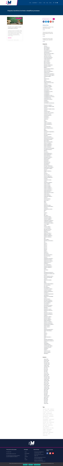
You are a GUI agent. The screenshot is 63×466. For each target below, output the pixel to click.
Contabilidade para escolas (49, 96)
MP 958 (45, 249)
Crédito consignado (47, 122)
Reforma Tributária (47, 319)
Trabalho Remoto (47, 344)
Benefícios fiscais (47, 66)
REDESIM (45, 307)
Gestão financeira (47, 191)
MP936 (45, 250)
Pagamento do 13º (47, 262)
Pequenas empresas (49, 429)
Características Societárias (49, 73)
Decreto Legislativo (47, 134)
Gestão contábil (47, 183)
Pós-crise (45, 286)
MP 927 (45, 244)
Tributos (45, 349)
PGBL (45, 268)
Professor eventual (47, 290)
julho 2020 (46, 390)
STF (44, 338)
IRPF (45, 214)
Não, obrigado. (31, 464)
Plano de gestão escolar (48, 276)
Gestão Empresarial (47, 190)
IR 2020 (45, 212)
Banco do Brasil (47, 63)
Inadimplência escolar (48, 209)
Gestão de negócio (47, 187)
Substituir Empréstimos (48, 339)
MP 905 (45, 243)
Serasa (45, 334)
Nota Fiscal (46, 253)
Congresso (46, 410)
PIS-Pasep (46, 269)
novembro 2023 (47, 364)
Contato (50, 2)
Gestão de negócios (47, 188)
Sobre (44, 2)
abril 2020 (45, 394)
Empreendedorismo (47, 154)
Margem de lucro (47, 230)
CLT (44, 77)
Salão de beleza (47, 325)
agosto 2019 (46, 397)
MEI (44, 238)
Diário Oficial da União (48, 141)
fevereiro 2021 (46, 383)
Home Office (46, 200)
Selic (46, 433)
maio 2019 (46, 400)
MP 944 (45, 248)
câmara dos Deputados (49, 413)
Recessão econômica (48, 300)
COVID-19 (45, 119)
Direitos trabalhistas (47, 144)
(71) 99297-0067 (8, 451)
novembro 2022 (47, 378)
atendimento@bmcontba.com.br (11, 453)
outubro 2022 (46, 379)
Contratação (46, 101)
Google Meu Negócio (48, 196)
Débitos (45, 130)
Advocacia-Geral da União (48, 53)
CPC (45, 120)
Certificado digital (47, 76)
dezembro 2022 (47, 376)
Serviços (40, 2)
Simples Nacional (45, 435)
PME (45, 281)
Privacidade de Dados (48, 288)
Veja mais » (10, 37)
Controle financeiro (47, 115)
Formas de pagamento (48, 177)
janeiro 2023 (46, 375)
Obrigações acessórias (48, 258)
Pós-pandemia (46, 287)
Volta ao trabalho (47, 352)
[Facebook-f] (54, 2)
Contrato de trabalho (48, 105)
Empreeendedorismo (48, 153)
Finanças (45, 173)
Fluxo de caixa (46, 174)
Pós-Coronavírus (47, 285)
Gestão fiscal (46, 193)
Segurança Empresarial (48, 329)
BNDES (45, 67)
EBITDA (45, 150)
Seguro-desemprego (47, 330)
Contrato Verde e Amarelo (48, 112)
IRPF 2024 (46, 215)
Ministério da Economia (48, 240)
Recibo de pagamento (48, 301)
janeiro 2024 (46, 361)
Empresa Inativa (47, 158)
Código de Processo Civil (48, 82)
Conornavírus (46, 90)
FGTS (45, 172)
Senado (45, 333)
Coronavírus (46, 117)
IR (44, 211)
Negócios (45, 252)
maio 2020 (46, 393)
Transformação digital (48, 345)
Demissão (46, 135)
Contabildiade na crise (48, 91)
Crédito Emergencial (47, 124)
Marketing (46, 231)
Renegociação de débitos (48, 324)
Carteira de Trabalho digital (49, 75)
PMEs (45, 282)
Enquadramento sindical (48, 167)
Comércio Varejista (47, 85)
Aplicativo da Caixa (47, 56)
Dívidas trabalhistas (47, 145)
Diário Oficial (46, 140)
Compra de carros (47, 87)
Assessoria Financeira (48, 57)
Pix (44, 271)
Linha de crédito (47, 226)
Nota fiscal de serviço (48, 254)
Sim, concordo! (25, 464)
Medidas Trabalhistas (48, 235)
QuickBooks (46, 295)
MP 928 (45, 245)
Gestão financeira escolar (48, 192)
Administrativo (46, 52)
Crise (45, 125)
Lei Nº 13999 (46, 224)
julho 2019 (46, 398)
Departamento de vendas (48, 138)
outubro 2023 (46, 365)
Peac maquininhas (47, 264)
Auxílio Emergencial (47, 58)
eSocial (45, 169)
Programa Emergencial (48, 291)
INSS (45, 210)
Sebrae (45, 328)
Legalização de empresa (48, 220)
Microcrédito (46, 239)
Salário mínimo (46, 326)
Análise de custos (47, 54)
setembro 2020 (46, 388)
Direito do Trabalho (47, 143)
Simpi (45, 335)
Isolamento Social (47, 216)
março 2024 (46, 359)
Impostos (45, 207)
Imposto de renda (47, 205)
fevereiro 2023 (46, 374)
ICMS (45, 202)
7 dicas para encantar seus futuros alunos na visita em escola (48, 33)
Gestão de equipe (47, 186)
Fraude (45, 181)
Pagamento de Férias (48, 259)
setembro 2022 (46, 380)
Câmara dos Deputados (48, 71)
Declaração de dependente (49, 131)
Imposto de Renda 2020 (48, 206)
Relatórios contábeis (48, 321)
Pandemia (46, 263)
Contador (45, 100)
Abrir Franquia (46, 48)
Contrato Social (47, 111)
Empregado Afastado (48, 157)
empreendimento (51, 416)
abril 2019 (45, 402)
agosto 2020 (46, 389)
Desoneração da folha (48, 139)
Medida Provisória (47, 233)
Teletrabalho (46, 343)
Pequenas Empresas (47, 266)
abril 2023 (45, 371)
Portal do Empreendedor (48, 283)
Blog (47, 2)
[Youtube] (57, 2)
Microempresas (47, 426)
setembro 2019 (46, 395)
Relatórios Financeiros (48, 323)
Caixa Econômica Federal (48, 68)
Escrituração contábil (48, 168)
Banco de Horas (47, 62)
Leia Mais (44, 29)
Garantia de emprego (48, 182)
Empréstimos (46, 164)
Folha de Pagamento (47, 176)
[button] (44, 22)
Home (30, 2)
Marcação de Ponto (47, 229)
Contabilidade (46, 92)
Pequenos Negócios (47, 267)
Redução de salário (47, 316)
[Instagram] (55, 2)
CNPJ (45, 80)
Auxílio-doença (46, 59)
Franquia (45, 178)
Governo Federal (47, 198)
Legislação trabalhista (48, 221)
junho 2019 (46, 399)
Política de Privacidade (37, 464)
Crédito (45, 121)
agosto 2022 (46, 381)
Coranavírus (46, 116)
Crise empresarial (47, 126)
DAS (45, 129)
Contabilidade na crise (48, 95)
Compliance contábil (47, 86)
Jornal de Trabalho (47, 219)
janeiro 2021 (46, 384)
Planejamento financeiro (48, 272)
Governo (45, 197)
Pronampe (46, 292)
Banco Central (46, 61)
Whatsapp (46, 353)
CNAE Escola (46, 78)
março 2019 (46, 403)
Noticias (45, 257)
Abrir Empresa (46, 47)
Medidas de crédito (47, 234)
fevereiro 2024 (46, 360)
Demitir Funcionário (47, 136)
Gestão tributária (47, 195)
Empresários (46, 159)
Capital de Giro (46, 72)
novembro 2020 (47, 385)
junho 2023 (46, 369)
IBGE (45, 201)
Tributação (46, 348)
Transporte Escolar (47, 347)
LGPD (45, 225)
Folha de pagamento (45, 419)
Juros (50, 423)
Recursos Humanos (47, 306)
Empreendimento (47, 155)
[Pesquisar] (54, 19)
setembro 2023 (46, 366)
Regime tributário (47, 320)
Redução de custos (47, 309)
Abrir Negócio (46, 49)
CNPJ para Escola (47, 81)
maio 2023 (46, 370)
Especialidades (34, 2)
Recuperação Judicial (48, 305)
